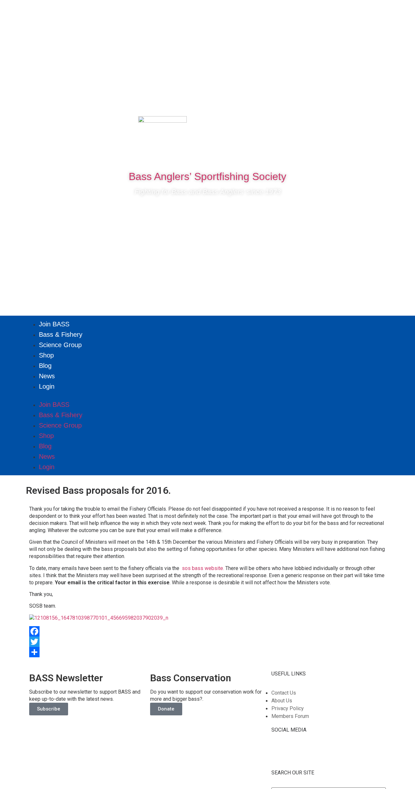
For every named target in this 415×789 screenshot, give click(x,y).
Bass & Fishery (60, 334)
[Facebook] (336, 124)
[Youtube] (375, 124)
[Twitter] (356, 124)
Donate (166, 709)
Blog (45, 365)
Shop (46, 355)
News (47, 376)
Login (46, 386)
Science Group (60, 344)
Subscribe (48, 709)
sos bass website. (203, 568)
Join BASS (54, 324)
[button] (207, 395)
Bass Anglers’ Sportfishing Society (207, 176)
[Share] (207, 652)
